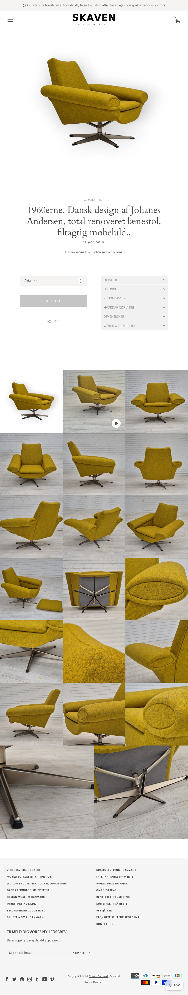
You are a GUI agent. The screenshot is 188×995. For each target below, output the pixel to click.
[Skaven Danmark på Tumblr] (37, 979)
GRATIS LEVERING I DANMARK (116, 870)
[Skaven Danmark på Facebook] (7, 979)
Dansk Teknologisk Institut (28, 890)
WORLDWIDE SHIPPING (112, 883)
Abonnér (79, 953)
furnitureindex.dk (21, 903)
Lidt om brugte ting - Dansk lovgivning (37, 883)
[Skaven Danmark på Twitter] (14, 979)
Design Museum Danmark (26, 897)
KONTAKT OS (104, 924)
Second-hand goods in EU (26, 910)
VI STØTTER (104, 910)
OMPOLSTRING (106, 890)
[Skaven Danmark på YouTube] (44, 979)
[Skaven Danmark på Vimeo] (52, 979)
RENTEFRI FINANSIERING (113, 897)
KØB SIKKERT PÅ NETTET (112, 903)
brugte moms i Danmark (25, 917)
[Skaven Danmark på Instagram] (29, 979)
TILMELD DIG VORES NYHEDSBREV (37, 932)
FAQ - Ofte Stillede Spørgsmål (118, 917)
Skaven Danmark (98, 976)
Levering (90, 252)
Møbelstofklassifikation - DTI (30, 876)
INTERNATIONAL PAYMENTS (114, 876)
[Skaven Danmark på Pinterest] (22, 979)
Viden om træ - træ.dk (24, 870)
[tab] (134, 280)
